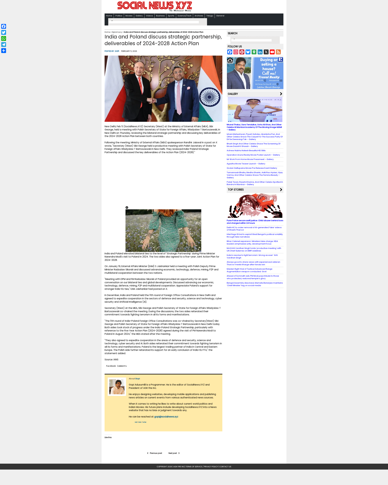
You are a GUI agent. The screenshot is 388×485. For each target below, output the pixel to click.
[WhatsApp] (4, 38)
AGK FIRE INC (179, 466)
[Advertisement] (233, 7)
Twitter (144, 422)
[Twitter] (4, 32)
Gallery (139, 15)
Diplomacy (117, 32)
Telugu (209, 15)
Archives (199, 15)
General (220, 15)
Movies (128, 15)
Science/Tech (184, 15)
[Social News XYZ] (155, 11)
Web (139, 422)
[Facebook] (4, 26)
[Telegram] (4, 45)
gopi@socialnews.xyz (166, 416)
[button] (126, 207)
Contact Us (225, 466)
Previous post (156, 453)
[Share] (4, 51)
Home (109, 15)
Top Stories (236, 189)
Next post (173, 453)
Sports (171, 15)
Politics (118, 15)
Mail (136, 422)
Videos (149, 15)
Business (160, 15)
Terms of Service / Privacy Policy (202, 466)
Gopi (117, 51)
